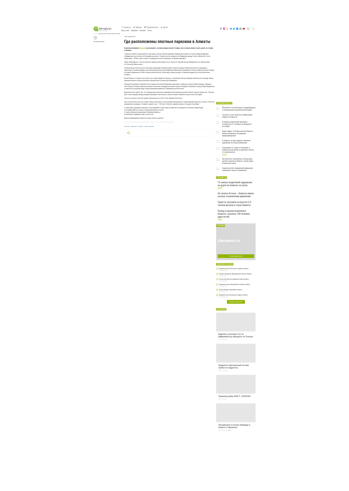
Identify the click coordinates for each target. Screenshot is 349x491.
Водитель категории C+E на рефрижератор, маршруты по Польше (235, 335)
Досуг (165, 27)
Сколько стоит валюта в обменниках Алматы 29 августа (237, 116)
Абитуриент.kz (229, 240)
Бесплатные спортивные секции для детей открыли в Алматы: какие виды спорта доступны (237, 161)
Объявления (134, 30)
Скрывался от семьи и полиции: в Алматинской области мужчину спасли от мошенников (238, 150)
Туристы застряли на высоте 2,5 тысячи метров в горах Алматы (234, 203)
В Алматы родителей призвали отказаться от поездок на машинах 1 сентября (237, 124)
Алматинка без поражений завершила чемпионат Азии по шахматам (237, 169)
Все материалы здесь (235, 256)
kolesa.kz (142, 48)
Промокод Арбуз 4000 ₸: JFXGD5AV (234, 396)
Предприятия (152, 27)
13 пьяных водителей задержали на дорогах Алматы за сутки (235, 184)
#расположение (149, 126)
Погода (150, 30)
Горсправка (143, 30)
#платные (127, 126)
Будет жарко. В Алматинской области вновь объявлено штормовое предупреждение (237, 133)
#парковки (134, 126)
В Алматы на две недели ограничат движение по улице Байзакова (236, 141)
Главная (95, 33)
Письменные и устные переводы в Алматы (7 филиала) (234, 426)
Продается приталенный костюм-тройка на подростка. (233, 366)
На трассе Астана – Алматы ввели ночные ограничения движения (236, 195)
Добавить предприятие (236, 302)
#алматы (140, 126)
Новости (127, 27)
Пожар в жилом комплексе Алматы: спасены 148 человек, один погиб (234, 213)
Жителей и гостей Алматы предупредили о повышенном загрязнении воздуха (238, 109)
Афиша (139, 27)
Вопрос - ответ (125, 30)
